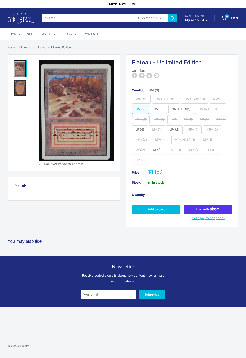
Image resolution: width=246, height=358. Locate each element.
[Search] (172, 18)
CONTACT (91, 34)
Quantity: (139, 195)
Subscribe (152, 294)
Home (11, 47)
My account (195, 20)
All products (26, 47)
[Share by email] (156, 75)
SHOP (12, 34)
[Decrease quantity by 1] (152, 195)
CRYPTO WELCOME (123, 4)
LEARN (68, 34)
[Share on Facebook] (134, 75)
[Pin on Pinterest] (142, 75)
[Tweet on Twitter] (149, 75)
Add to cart (156, 209)
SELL (30, 34)
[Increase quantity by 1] (177, 195)
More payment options (208, 218)
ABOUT (46, 34)
